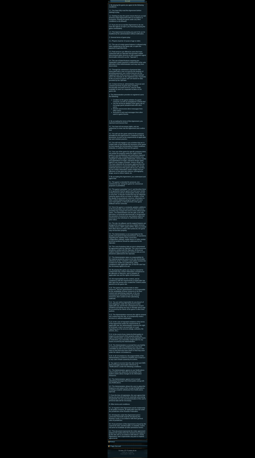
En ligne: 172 (122, 450)
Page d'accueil (115, 446)
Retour (112, 442)
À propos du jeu (131, 450)
